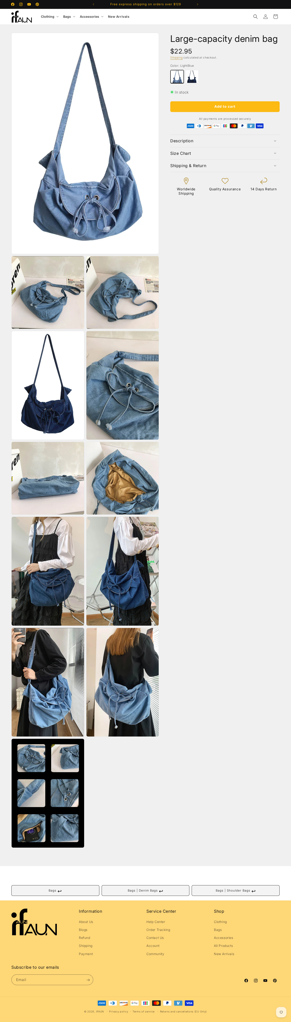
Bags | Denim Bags (145, 891)
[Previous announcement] (93, 4)
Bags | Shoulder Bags (236, 891)
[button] (256, 17)
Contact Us (155, 938)
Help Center (155, 922)
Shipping (176, 57)
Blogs (83, 930)
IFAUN (100, 1011)
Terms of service (144, 1011)
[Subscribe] (88, 980)
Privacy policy (118, 1011)
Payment (86, 954)
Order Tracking (158, 930)
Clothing (47, 16)
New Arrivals (119, 16)
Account (152, 946)
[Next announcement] (198, 4)
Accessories (89, 16)
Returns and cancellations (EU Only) (183, 1011)
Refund (84, 938)
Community (155, 954)
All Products (223, 946)
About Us (86, 922)
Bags (67, 16)
